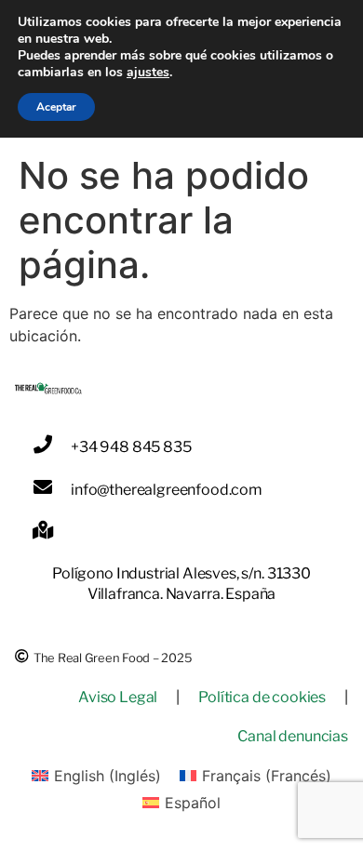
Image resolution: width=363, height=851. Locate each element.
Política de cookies (262, 697)
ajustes (148, 72)
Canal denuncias (292, 736)
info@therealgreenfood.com (166, 490)
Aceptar (56, 107)
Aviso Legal (117, 697)
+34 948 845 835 (131, 447)
